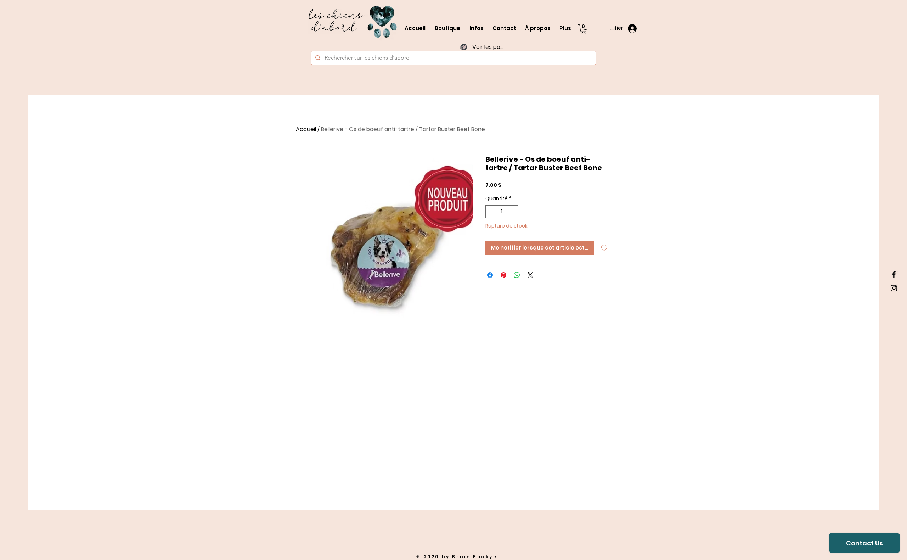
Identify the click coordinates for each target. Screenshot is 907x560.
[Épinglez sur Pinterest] (503, 275)
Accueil (306, 129)
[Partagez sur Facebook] (490, 275)
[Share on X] (530, 275)
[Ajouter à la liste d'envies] (604, 248)
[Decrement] (490, 212)
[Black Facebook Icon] (894, 274)
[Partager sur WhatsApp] (517, 275)
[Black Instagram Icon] (894, 288)
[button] (583, 28)
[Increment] (512, 212)
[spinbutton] (501, 212)
